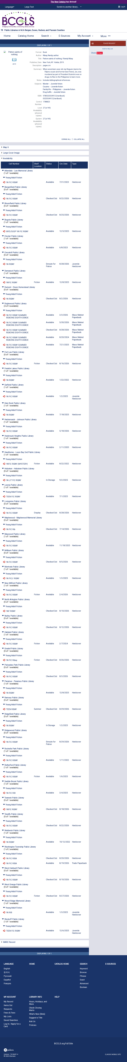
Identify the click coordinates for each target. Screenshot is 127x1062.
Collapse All (79, 139)
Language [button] (9, 964)
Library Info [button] (35, 997)
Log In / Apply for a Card (12, 1025)
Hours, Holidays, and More (38, 1002)
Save (100, 53)
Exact (82, 980)
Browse (83, 972)
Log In (123, 7)
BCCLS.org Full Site (63, 1043)
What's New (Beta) (37, 1014)
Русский (7, 976)
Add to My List (107, 49)
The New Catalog (58, 2)
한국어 (7, 972)
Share (93, 53)
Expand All (66, 139)
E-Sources (64, 35)
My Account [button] (84, 35)
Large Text (29, 7)
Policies (32, 1025)
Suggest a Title (35, 1018)
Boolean (83, 987)
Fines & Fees (9, 1013)
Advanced (84, 983)
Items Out (8, 1005)
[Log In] (119, 7)
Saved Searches (11, 1020)
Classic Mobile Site (113, 1054)
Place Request (109, 43)
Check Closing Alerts (35, 1009)
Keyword (84, 968)
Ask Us (32, 1021)
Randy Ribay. (58, 59)
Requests (8, 1009)
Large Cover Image (11, 153)
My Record (8, 1001)
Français (7, 983)
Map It (6, 147)
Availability (8, 158)
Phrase (83, 976)
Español (7, 980)
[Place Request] (4, 182)
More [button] (104, 36)
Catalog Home (26, 35)
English (7, 968)
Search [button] (45, 35)
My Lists (7, 1016)
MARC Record (9, 942)
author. (51, 55)
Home (7, 35)
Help (57, 997)
